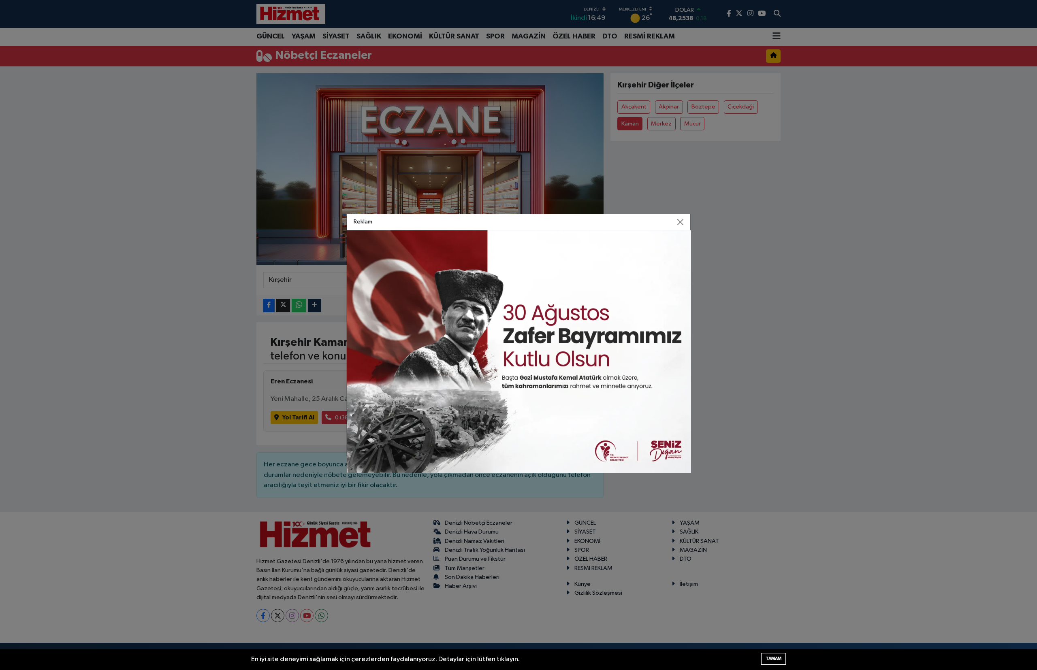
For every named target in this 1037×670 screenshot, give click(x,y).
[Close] (680, 222)
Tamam (773, 658)
